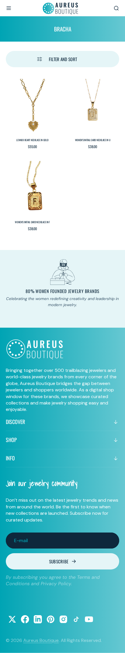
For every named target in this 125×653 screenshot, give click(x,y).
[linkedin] (37, 619)
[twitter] (12, 619)
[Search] (116, 8)
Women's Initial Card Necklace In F (32, 222)
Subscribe (59, 561)
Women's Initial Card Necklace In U (92, 140)
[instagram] (63, 619)
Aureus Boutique (41, 640)
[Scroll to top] (115, 643)
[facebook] (25, 619)
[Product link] (32, 105)
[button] (9, 8)
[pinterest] (50, 619)
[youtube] (89, 619)
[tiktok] (76, 619)
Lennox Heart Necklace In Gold (32, 140)
